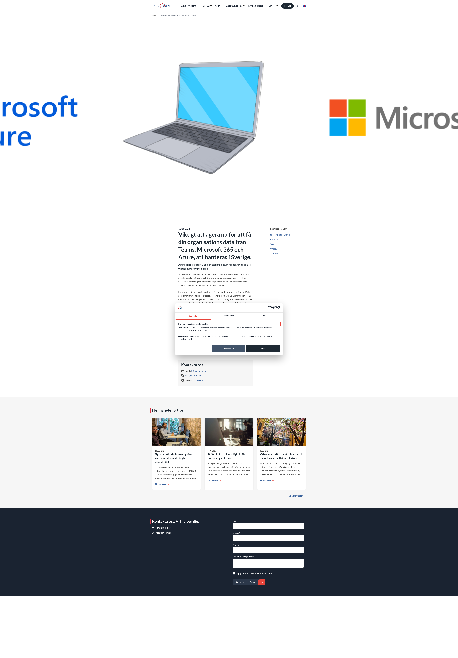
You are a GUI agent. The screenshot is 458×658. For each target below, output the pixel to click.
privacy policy (266, 573)
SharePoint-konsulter (280, 234)
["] (161, 6)
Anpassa (227, 348)
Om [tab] (264, 316)
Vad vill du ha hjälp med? (244, 556)
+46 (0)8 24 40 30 (193, 375)
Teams (273, 244)
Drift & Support (255, 5)
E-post (236, 533)
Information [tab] (229, 316)
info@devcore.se (199, 371)
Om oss (272, 5)
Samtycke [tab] (193, 316)
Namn (236, 520)
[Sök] (298, 6)
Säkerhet (274, 253)
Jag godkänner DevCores (255, 573)
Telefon (236, 545)
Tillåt (263, 348)
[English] (304, 6)
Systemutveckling (234, 5)
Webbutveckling (188, 5)
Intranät (206, 5)
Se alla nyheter (296, 495)
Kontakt (287, 6)
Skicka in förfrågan (245, 581)
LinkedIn (199, 380)
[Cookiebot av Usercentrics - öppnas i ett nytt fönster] (269, 308)
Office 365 (275, 248)
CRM (217, 5)
